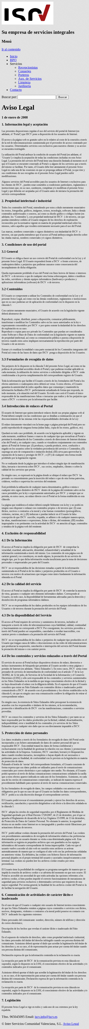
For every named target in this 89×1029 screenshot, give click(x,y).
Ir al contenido (11, 49)
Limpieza (24, 82)
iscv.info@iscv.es (46, 1016)
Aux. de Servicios (30, 78)
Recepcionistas (28, 67)
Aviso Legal (71, 1023)
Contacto (16, 90)
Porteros (23, 75)
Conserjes (24, 71)
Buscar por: (9, 97)
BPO (13, 60)
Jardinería (24, 86)
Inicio (13, 56)
